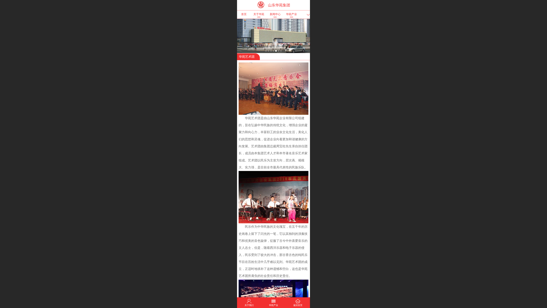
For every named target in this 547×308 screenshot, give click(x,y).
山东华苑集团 (279, 5)
